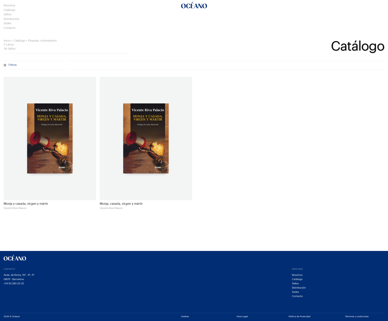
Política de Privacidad (299, 317)
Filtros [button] (13, 65)
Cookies (185, 317)
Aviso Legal (242, 317)
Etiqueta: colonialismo (42, 40)
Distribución (11, 19)
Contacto (9, 28)
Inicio (7, 40)
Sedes (7, 23)
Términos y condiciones (357, 317)
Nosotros (9, 5)
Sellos (7, 14)
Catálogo (9, 10)
